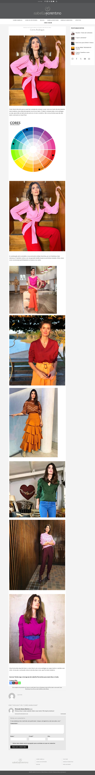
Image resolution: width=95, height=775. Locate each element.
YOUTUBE (40, 1)
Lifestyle (78, 20)
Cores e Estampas (37, 27)
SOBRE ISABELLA (40, 759)
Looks (49, 27)
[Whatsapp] (19, 683)
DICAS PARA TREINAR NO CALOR (83, 48)
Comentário (14, 723)
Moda (47, 689)
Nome (12, 736)
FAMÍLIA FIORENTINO (68, 761)
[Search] (56, 1)
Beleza (42, 20)
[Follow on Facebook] (45, 1)
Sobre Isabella (17, 20)
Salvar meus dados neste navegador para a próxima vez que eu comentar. (34, 743)
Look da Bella (39, 689)
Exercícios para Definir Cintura (84, 42)
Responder (63, 713)
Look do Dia (45, 27)
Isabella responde (53, 20)
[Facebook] (10, 683)
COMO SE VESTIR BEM (41, 761)
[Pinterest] (16, 683)
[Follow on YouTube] (53, 1)
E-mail (31, 736)
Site (49, 736)
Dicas (34, 689)
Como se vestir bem (31, 20)
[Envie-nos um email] (51, 1)
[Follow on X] (49, 1)
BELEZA (38, 764)
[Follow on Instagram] (47, 1)
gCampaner (63, 772)
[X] (13, 683)
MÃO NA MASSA (67, 764)
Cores (31, 689)
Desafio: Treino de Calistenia (84, 32)
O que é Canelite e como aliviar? (83, 53)
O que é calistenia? (81, 37)
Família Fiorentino (66, 20)
